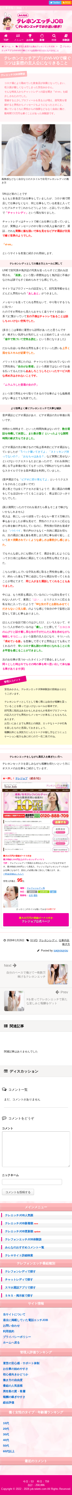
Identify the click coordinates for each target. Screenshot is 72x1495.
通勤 (35, 895)
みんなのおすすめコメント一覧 (24, 1247)
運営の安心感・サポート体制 (21, 1363)
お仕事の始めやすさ (15, 1368)
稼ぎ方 (66, 944)
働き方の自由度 (13, 1380)
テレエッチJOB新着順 (21, 1223)
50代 (6, 1445)
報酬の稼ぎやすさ (14, 1396)
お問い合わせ (11, 1325)
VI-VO (33, 940)
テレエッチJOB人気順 (19, 1215)
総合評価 (8, 1402)
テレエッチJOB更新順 (23, 1231)
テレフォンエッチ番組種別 (36, 1263)
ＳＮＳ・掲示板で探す (19, 1295)
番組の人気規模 (13, 1385)
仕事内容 (64, 940)
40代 (6, 1440)
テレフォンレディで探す (20, 1271)
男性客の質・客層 (14, 1391)
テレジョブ (21, 778)
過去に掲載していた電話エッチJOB (25, 1320)
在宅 (31, 895)
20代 (6, 1428)
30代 (6, 1434)
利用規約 (8, 1331)
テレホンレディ (48, 940)
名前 (36, 1175)
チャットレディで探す (19, 1279)
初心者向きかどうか (15, 1374)
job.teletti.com (38, 1488)
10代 (6, 1423)
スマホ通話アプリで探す (20, 1287)
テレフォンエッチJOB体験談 (23, 1239)
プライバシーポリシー (17, 1336)
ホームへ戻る (11, 1342)
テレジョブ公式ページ (36, 920)
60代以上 (9, 1451)
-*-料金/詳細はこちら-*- (13, 874)
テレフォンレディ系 (36, 888)
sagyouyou (61, 950)
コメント (7, 1128)
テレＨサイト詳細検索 (19, 1255)
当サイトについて (14, 1314)
